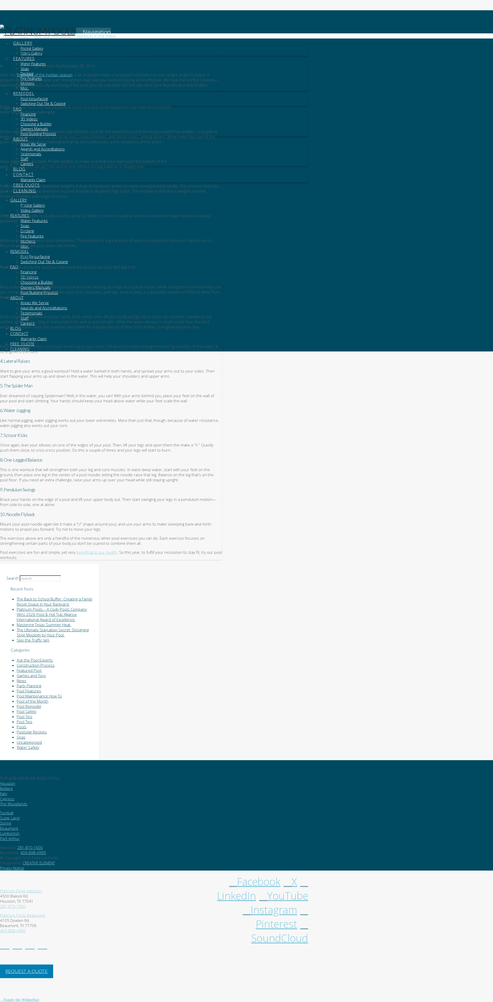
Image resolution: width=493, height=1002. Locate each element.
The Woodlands (13, 803)
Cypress (7, 798)
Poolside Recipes (32, 731)
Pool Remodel (29, 706)
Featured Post (29, 670)
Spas (21, 737)
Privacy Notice (12, 868)
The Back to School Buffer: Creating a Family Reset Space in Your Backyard (54, 601)
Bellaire (6, 788)
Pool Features (29, 690)
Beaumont (9, 828)
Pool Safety (26, 711)
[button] (93, 32)
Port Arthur (10, 838)
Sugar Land (10, 817)
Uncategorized (29, 742)
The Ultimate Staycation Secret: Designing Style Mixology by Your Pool (53, 632)
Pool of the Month (32, 701)
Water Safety (28, 747)
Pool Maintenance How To (39, 696)
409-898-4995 (33, 852)
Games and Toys (18, 65)
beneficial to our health (97, 552)
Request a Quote (26, 971)
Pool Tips (24, 716)
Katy (3, 793)
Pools (21, 726)
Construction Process (36, 665)
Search (12, 578)
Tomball (6, 812)
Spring (5, 823)
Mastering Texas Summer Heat (44, 624)
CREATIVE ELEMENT (39, 862)
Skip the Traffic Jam (33, 640)
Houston (7, 783)
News (21, 680)
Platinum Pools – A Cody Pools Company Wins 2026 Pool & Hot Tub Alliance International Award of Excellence (52, 614)
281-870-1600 (30, 847)
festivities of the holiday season (44, 74)
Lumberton (10, 833)
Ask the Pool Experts (35, 660)
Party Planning (29, 685)
